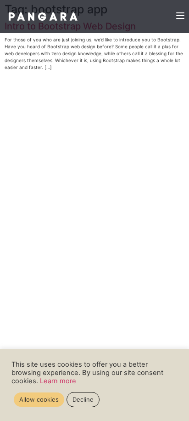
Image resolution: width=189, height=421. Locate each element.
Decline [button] (83, 399)
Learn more (58, 381)
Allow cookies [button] (39, 399)
